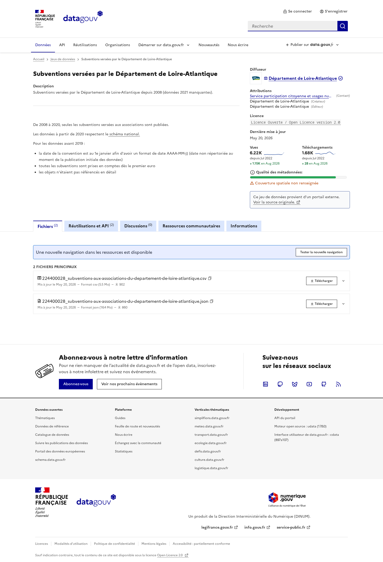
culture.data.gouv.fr (209, 459)
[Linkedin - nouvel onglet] (265, 384)
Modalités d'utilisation (71, 543)
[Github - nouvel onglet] (324, 384)
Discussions (138, 225)
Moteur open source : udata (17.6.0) (300, 426)
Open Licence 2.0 (170, 555)
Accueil (38, 59)
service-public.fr (291, 527)
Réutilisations (85, 45)
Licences (41, 543)
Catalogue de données (52, 434)
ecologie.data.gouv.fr (211, 443)
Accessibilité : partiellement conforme (201, 543)
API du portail (284, 418)
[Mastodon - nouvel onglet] (280, 384)
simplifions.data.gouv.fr (212, 418)
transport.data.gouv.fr (211, 434)
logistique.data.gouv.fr (211, 468)
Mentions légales (153, 543)
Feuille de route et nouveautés (137, 426)
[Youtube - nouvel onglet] (309, 384)
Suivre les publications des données (61, 443)
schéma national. (124, 134)
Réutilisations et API (91, 225)
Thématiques (45, 418)
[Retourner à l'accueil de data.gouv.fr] (83, 18)
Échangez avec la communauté (138, 443)
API (62, 45)
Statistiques (123, 451)
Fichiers (48, 226)
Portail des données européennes (60, 451)
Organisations (117, 45)
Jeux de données (63, 59)
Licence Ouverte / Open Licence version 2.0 (295, 122)
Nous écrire (238, 45)
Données (43, 45)
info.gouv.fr (254, 527)
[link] (297, 11)
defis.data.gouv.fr (208, 451)
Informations (244, 226)
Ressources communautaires (191, 226)
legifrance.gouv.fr (217, 527)
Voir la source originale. (274, 202)
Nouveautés (209, 45)
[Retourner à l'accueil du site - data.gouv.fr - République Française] (96, 502)
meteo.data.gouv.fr (209, 426)
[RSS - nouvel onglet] (338, 384)
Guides (120, 418)
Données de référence (52, 426)
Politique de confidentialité (114, 543)
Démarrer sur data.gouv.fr (161, 45)
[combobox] (298, 26)
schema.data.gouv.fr (50, 459)
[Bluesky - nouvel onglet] (294, 384)
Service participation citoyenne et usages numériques (292, 96)
